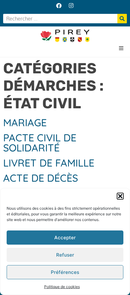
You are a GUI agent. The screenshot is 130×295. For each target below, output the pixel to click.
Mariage (25, 122)
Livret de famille (48, 162)
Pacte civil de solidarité (39, 142)
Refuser (65, 255)
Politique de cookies (62, 286)
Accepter (65, 238)
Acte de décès (40, 178)
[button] (120, 196)
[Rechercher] (122, 18)
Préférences (65, 272)
